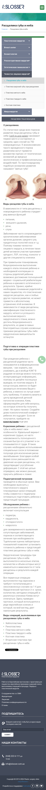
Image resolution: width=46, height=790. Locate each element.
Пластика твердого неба (16, 99)
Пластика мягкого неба (15, 93)
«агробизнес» (23, 782)
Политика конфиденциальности (14, 702)
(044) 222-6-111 (14, 757)
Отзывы (5, 705)
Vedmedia (26, 786)
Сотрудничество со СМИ (11, 694)
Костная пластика (13, 105)
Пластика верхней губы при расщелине (22, 87)
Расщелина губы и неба (16, 80)
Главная (5, 29)
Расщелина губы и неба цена (23, 119)
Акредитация (7, 696)
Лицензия (5, 699)
